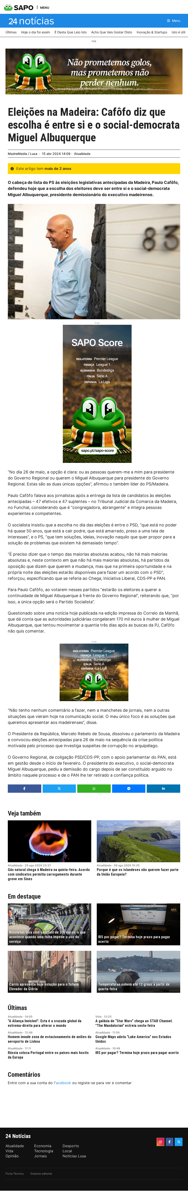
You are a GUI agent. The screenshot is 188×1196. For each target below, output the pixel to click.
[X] (178, 1142)
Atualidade (82, 154)
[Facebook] (170, 1142)
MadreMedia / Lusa (22, 154)
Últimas (17, 1008)
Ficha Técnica (15, 1173)
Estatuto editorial (41, 1173)
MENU (44, 7)
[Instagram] (160, 1142)
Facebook (62, 1082)
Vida (98, 1016)
